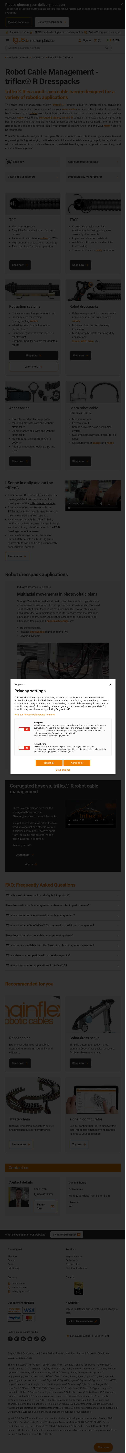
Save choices (62, 769)
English (17, 684)
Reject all (48, 762)
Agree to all (76, 762)
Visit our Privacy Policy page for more (33, 714)
